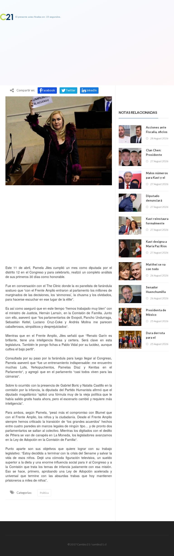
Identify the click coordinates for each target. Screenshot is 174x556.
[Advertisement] (58, 224)
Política (44, 492)
